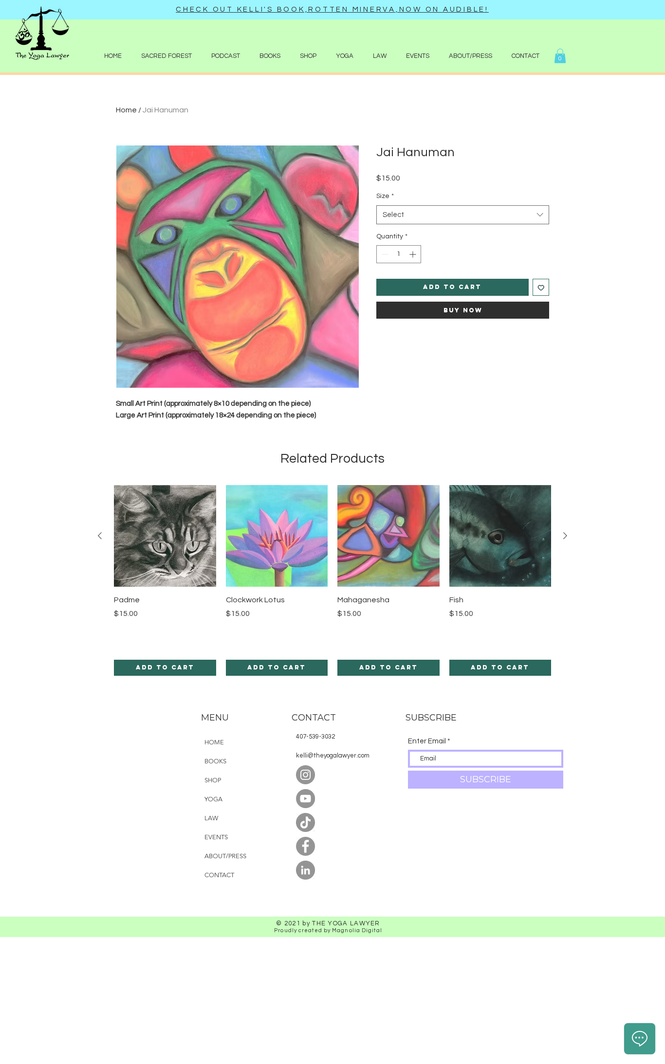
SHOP (212, 780)
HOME (214, 742)
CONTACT (219, 875)
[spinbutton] (398, 254)
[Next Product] (565, 535)
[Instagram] (305, 774)
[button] (308, 56)
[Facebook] (305, 846)
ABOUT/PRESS (225, 856)
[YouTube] (305, 798)
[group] (332, 580)
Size (385, 196)
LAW (211, 818)
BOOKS (215, 761)
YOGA (213, 799)
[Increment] (413, 254)
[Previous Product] (100, 535)
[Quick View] (165, 536)
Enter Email (427, 741)
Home (126, 110)
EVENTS (216, 837)
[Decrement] (384, 254)
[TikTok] (305, 822)
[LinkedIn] (305, 870)
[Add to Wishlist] (541, 287)
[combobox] (462, 214)
